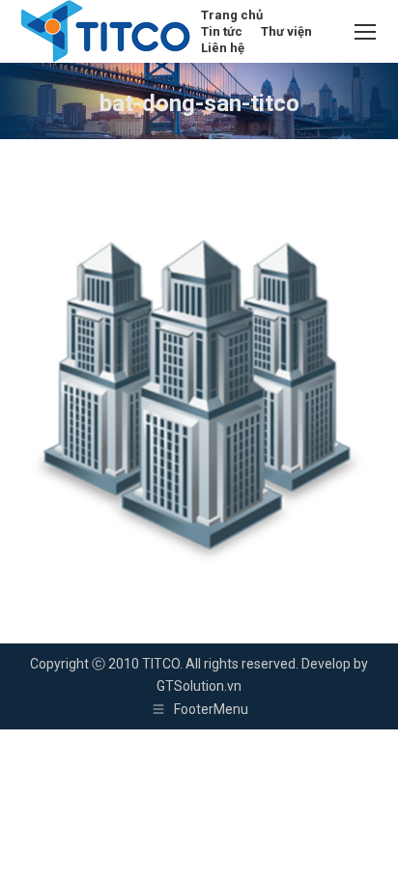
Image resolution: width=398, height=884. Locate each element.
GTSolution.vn (199, 686)
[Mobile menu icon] (365, 31)
